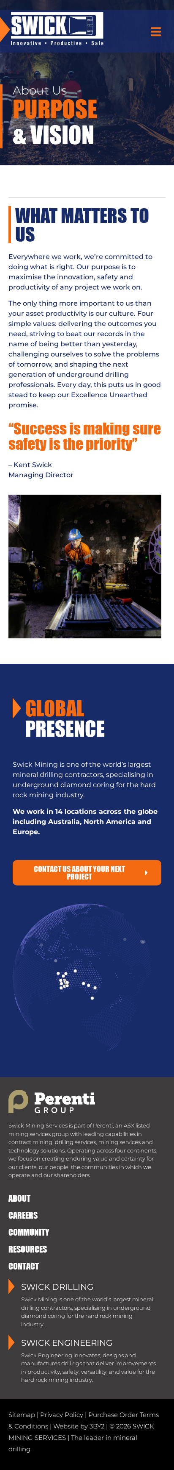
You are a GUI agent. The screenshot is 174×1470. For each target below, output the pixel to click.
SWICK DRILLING (57, 1287)
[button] (155, 32)
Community (28, 1232)
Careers (23, 1215)
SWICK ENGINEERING (66, 1343)
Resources (27, 1249)
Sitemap (21, 1415)
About (19, 1198)
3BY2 (97, 1426)
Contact (23, 1266)
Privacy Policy (61, 1415)
